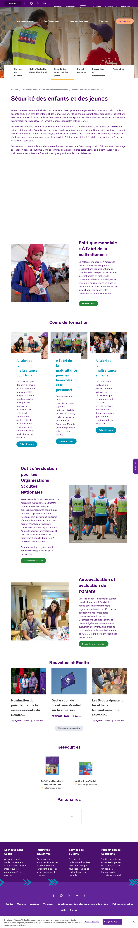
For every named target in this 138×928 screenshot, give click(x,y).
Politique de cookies (122, 904)
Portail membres (81, 70)
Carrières (34, 904)
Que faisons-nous (29, 90)
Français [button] (12, 3)
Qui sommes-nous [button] (25, 21)
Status (73, 910)
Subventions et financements (98, 72)
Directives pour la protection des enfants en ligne (83, 904)
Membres (58, 6)
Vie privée (48, 904)
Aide (63, 910)
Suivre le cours (27, 444)
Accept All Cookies (112, 922)
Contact (21, 904)
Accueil (14, 90)
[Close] (134, 922)
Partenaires (118, 69)
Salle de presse (83, 6)
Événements (71, 6)
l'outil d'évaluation (46, 499)
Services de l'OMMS (18, 72)
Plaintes (9, 904)
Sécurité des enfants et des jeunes (61, 72)
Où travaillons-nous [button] (79, 21)
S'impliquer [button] (104, 21)
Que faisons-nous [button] (51, 21)
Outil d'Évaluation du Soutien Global (38, 70)
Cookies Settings (91, 922)
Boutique (97, 6)
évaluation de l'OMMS (90, 626)
